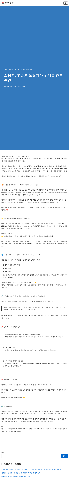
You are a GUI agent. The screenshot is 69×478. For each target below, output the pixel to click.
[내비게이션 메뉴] (65, 3)
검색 (2, 452)
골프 (15, 86)
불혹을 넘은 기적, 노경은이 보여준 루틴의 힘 (15, 476)
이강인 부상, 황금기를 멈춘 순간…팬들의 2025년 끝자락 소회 (21, 473)
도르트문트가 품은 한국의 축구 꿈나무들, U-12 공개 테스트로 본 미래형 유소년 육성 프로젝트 (31, 469)
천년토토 (9, 86)
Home (5, 69)
